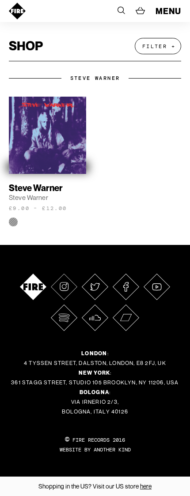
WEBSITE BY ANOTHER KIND (95, 449)
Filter (154, 46)
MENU (168, 11)
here (146, 486)
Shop (26, 45)
